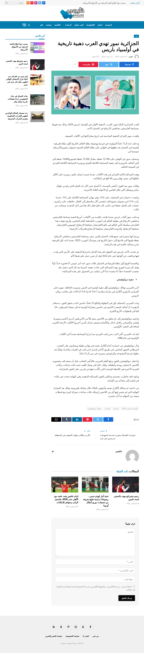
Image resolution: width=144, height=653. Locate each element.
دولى (136, 36)
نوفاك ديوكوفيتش (94, 408)
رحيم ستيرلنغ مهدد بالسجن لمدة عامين (126, 498)
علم (41, 24)
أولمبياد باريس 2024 (130, 408)
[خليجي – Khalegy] (72, 13)
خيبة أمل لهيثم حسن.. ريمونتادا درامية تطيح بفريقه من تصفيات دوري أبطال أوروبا (96, 501)
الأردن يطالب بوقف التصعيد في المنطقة (72, 435)
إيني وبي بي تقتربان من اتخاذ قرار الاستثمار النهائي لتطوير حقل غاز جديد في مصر (17, 80)
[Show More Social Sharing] (75, 64)
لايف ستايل (79, 24)
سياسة (49, 24)
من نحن (96, 636)
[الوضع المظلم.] (29, 25)
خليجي (131, 56)
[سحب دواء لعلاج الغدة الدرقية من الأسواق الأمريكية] (37, 47)
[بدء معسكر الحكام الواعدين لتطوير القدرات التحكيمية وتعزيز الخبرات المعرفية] (37, 116)
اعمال (100, 24)
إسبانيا (116, 408)
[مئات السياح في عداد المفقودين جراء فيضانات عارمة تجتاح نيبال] (37, 99)
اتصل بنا (86, 636)
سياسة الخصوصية (72, 636)
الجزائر (107, 408)
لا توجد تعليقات (105, 56)
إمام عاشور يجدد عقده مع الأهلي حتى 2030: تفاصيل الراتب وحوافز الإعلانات (66, 499)
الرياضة (68, 24)
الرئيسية (108, 24)
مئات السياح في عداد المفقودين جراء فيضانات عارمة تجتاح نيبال (18, 99)
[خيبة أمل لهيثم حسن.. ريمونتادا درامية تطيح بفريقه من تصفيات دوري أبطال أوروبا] (95, 484)
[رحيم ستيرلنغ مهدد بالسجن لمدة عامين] (125, 484)
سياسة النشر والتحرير (53, 636)
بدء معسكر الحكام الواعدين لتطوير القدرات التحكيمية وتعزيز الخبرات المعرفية (16, 116)
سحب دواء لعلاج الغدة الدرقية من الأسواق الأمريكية (104, 3)
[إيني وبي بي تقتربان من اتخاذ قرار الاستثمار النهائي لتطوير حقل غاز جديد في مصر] (37, 80)
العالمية (57, 24)
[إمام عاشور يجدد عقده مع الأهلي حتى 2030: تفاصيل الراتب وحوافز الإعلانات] (64, 484)
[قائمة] (24, 25)
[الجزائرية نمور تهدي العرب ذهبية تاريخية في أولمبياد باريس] (95, 92)
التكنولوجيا (90, 24)
